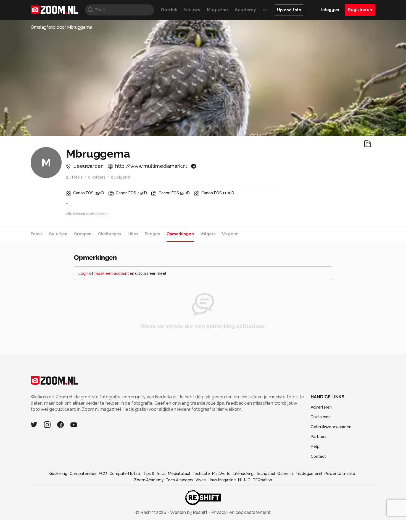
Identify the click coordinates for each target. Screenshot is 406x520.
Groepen (82, 234)
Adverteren (321, 407)
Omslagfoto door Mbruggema (61, 27)
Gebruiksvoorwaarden (331, 427)
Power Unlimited (340, 473)
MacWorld (221, 473)
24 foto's (74, 177)
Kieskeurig (58, 473)
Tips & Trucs (154, 473)
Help (315, 446)
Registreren (360, 9)
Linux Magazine (222, 480)
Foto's (36, 234)
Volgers (208, 234)
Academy (245, 9)
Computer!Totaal (125, 473)
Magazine (217, 9)
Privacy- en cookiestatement (240, 512)
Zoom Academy (149, 480)
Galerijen (58, 234)
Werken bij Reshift (189, 512)
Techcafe (201, 473)
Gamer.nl (285, 473)
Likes (133, 234)
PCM (103, 473)
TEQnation (262, 480)
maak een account (111, 273)
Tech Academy (179, 480)
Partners (318, 436)
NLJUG (244, 480)
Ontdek (169, 9)
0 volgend (120, 177)
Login (83, 273)
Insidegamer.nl (309, 473)
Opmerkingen (180, 234)
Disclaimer (320, 417)
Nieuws (192, 9)
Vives (200, 480)
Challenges (109, 234)
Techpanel (265, 473)
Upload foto (289, 10)
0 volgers (97, 177)
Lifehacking (243, 473)
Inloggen (330, 9)
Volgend (230, 234)
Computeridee (83, 473)
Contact (318, 456)
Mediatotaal (179, 473)
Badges (152, 234)
